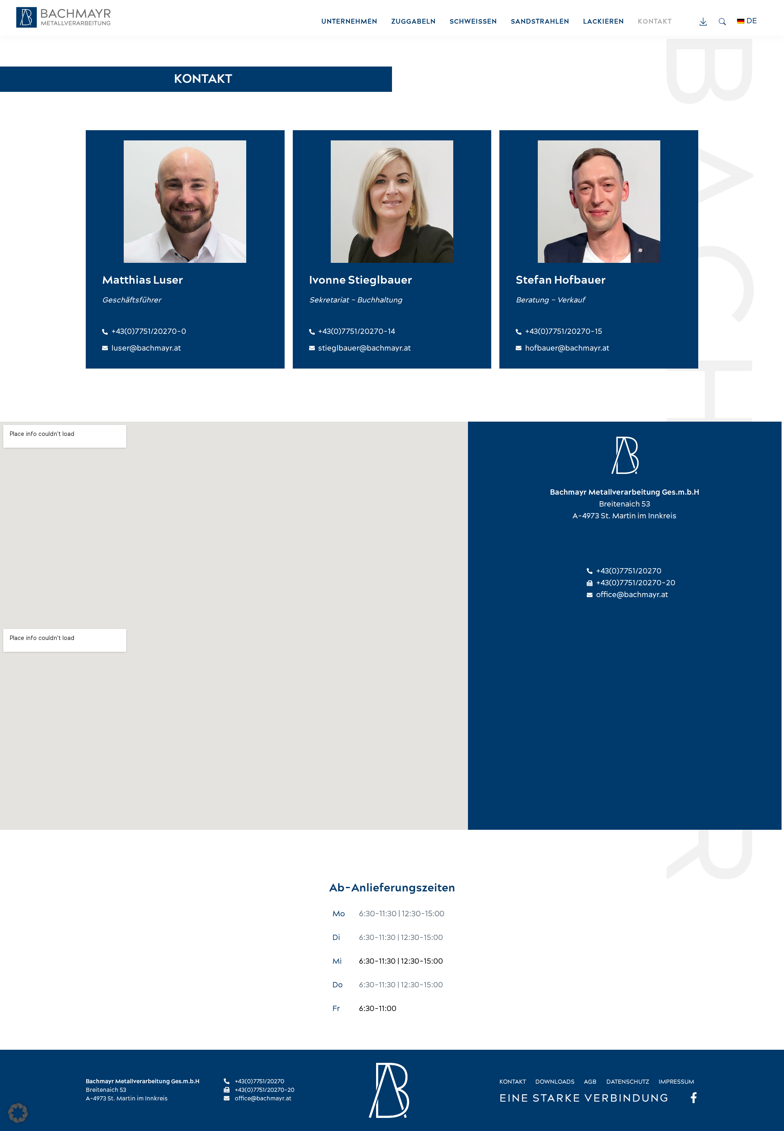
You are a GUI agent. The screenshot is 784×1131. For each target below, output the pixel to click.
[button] (18, 1113)
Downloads (555, 1082)
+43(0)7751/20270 (259, 1082)
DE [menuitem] (751, 21)
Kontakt (512, 1082)
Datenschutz (627, 1082)
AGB (590, 1082)
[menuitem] (751, 21)
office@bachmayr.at (263, 1099)
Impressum (676, 1082)
